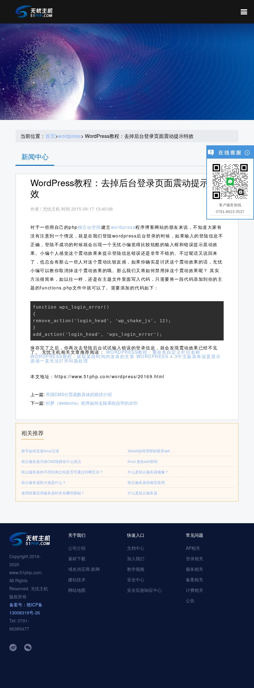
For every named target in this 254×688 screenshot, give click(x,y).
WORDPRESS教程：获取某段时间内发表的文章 (82, 356)
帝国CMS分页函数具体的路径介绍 (79, 394)
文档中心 (135, 548)
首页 (50, 136)
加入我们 (135, 558)
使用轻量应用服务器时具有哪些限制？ (53, 492)
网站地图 (76, 590)
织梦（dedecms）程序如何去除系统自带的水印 (92, 403)
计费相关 (194, 590)
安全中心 (135, 579)
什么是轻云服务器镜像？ (148, 471)
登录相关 (194, 558)
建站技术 (76, 579)
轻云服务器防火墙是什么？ (43, 482)
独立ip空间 (89, 227)
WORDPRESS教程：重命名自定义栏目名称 (153, 352)
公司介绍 (76, 548)
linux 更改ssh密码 (142, 461)
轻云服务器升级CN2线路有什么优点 (51, 461)
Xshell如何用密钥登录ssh (149, 450)
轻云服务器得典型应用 (146, 482)
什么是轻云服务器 (142, 492)
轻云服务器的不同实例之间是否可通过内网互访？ (62, 471)
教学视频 (135, 569)
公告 (190, 600)
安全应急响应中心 (144, 590)
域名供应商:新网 (84, 569)
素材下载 (76, 558)
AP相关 (193, 548)
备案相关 (194, 579)
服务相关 (194, 569)
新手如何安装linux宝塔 (40, 450)
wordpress (69, 136)
